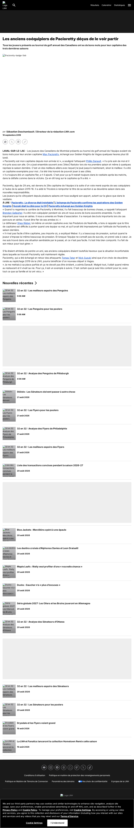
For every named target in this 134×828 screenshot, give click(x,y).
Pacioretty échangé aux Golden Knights (71, 206)
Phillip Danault (93, 161)
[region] (67, 813)
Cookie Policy (30, 810)
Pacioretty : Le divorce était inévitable (32, 202)
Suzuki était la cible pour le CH (30, 206)
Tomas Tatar (68, 257)
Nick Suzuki (84, 257)
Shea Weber (23, 223)
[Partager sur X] (11, 141)
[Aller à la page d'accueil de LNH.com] (6, 5)
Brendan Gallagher (12, 212)
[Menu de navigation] (129, 5)
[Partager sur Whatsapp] (5, 141)
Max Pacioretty (51, 154)
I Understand (57, 822)
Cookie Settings (82, 810)
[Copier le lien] (24, 141)
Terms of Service (69, 816)
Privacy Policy (10, 810)
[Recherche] (14, 5)
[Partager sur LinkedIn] (18, 141)
